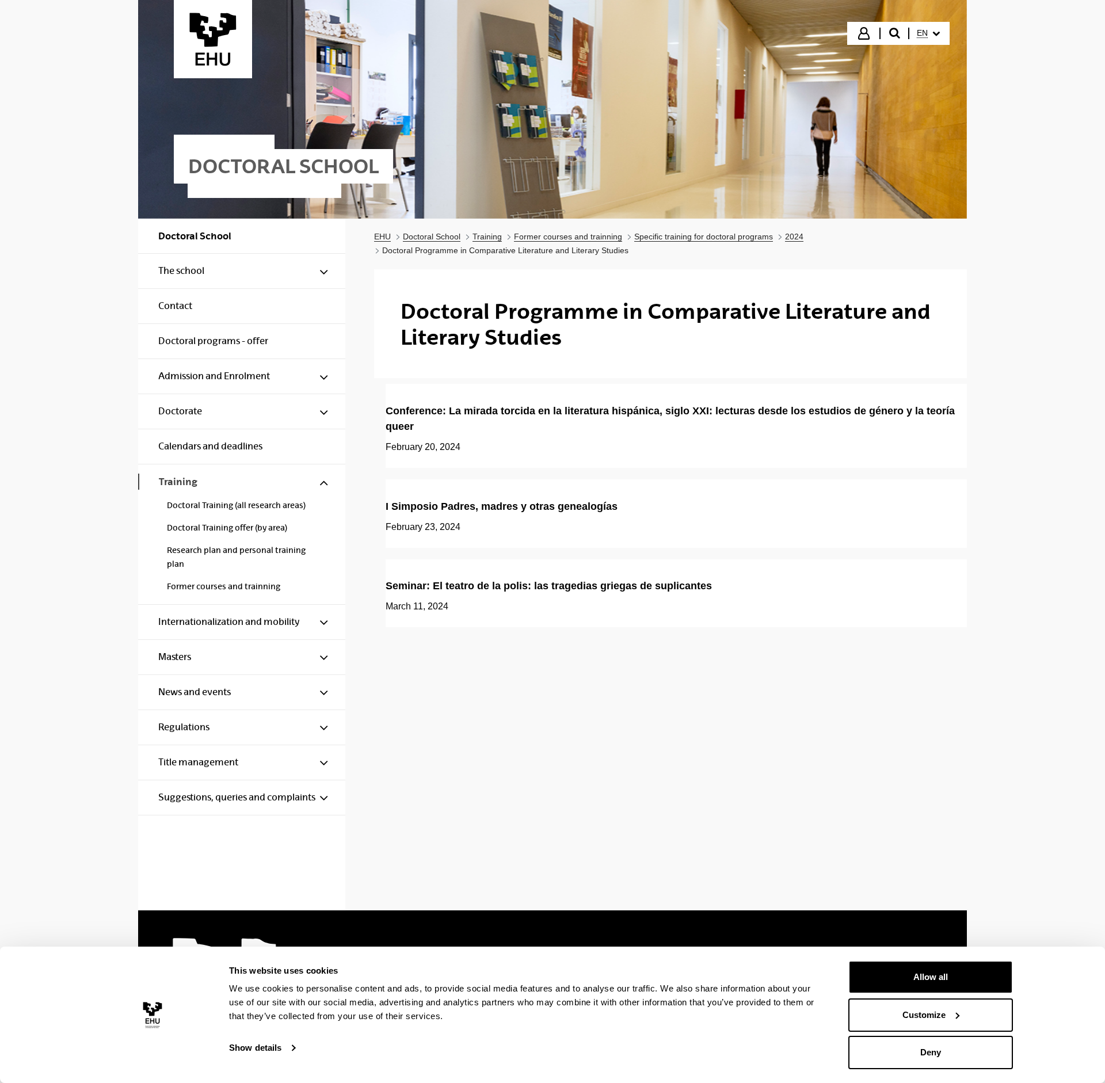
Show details (255, 1048)
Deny (930, 1052)
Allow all (930, 977)
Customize (924, 1015)
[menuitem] (928, 33)
